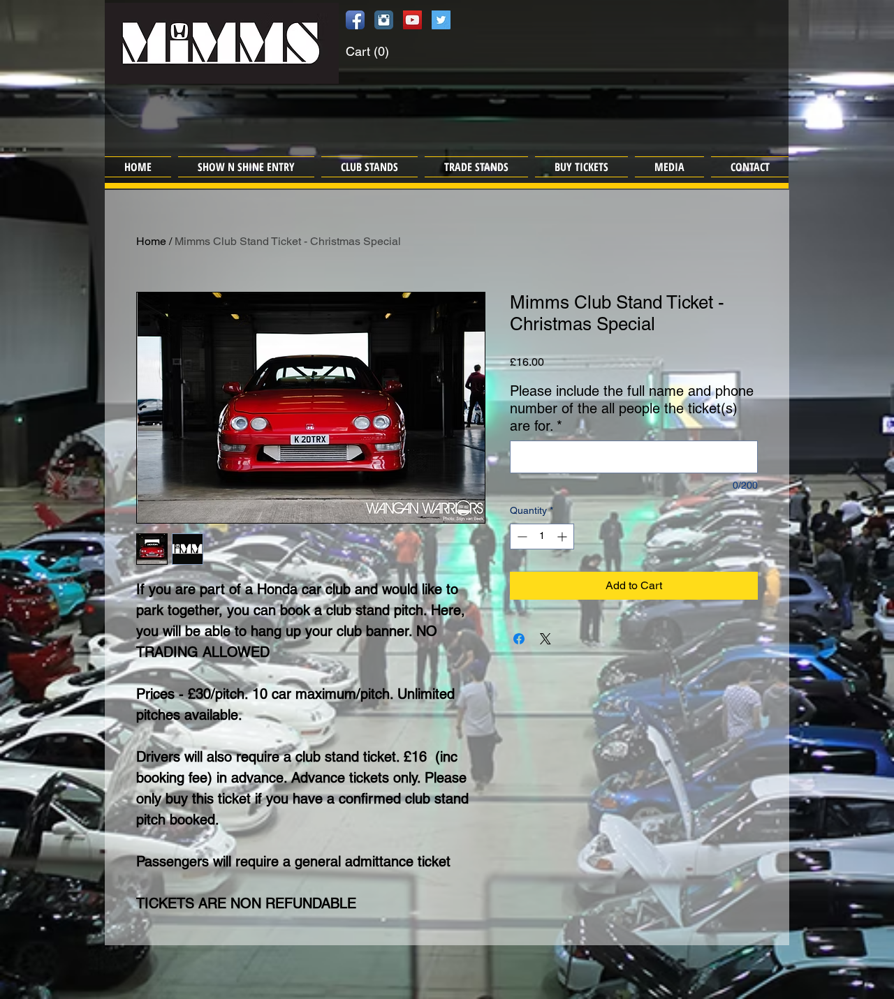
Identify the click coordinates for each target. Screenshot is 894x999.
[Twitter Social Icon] (441, 19)
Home (151, 241)
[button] (381, 51)
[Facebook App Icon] (355, 19)
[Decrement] (520, 536)
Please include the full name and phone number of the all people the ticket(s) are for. (632, 408)
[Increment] (563, 536)
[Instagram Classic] (383, 19)
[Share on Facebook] (519, 638)
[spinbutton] (542, 536)
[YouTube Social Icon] (412, 19)
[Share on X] (545, 638)
